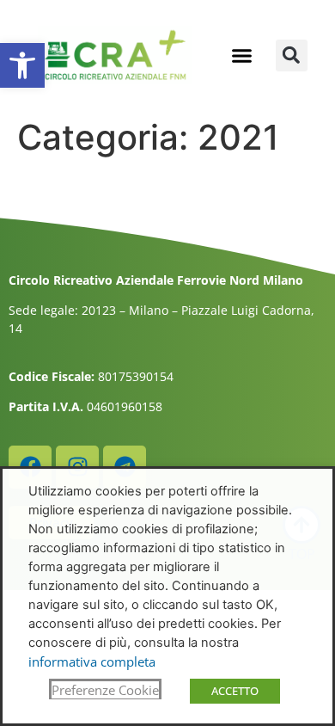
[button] (22, 65)
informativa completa (91, 661)
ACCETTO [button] (235, 690)
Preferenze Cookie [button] (105, 689)
